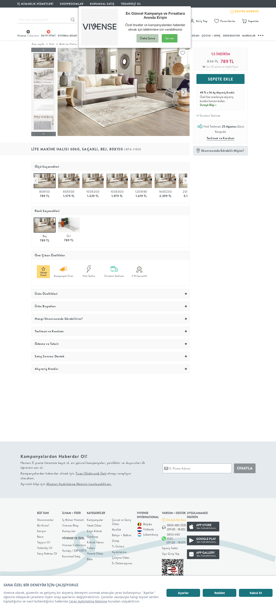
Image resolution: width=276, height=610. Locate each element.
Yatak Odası (94, 525)
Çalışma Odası (121, 558)
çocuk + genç (211, 35)
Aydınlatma (119, 552)
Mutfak (116, 529)
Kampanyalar (95, 520)
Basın (40, 537)
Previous (36, 180)
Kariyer (41, 531)
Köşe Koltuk (94, 531)
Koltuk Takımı (95, 542)
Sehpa (91, 548)
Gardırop (92, 537)
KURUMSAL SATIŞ (102, 4)
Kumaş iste (69, 531)
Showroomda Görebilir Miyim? (222, 150)
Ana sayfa (38, 44)
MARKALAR (249, 35)
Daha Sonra (147, 38)
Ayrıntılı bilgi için (65, 484)
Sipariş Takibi (170, 548)
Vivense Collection (74, 545)
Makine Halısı (68, 44)
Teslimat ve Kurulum (221, 138)
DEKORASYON (231, 35)
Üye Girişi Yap (170, 554)
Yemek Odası (95, 553)
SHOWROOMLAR (71, 4)
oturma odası (67, 35)
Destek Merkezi (176, 520)
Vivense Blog (70, 525)
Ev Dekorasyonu (122, 563)
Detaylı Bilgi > (208, 105)
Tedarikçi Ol (131, 4)
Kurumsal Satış (71, 556)
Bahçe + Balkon (121, 535)
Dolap (115, 541)
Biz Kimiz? (43, 525)
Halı (52, 44)
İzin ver (169, 38)
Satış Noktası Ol (47, 553)
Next (185, 180)
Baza (90, 559)
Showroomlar (45, 520)
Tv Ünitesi (118, 546)
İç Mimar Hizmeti (73, 520)
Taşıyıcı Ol (43, 542)
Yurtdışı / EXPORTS (74, 551)
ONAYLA (244, 468)
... (261, 35)
